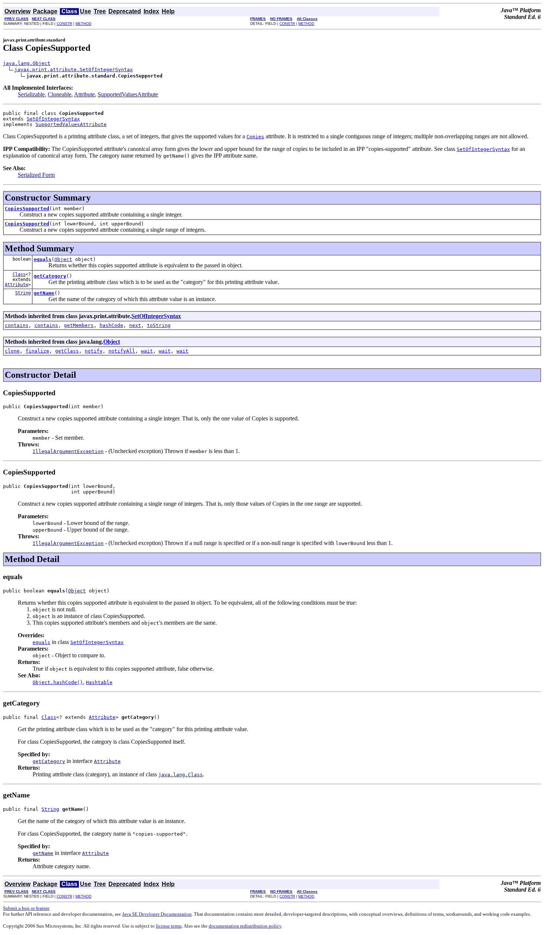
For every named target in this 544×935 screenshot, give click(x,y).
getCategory (50, 276)
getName (44, 293)
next (135, 325)
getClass (67, 351)
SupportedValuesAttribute (128, 94)
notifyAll (121, 351)
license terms (169, 926)
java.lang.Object (26, 63)
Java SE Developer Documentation (157, 914)
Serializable (31, 94)
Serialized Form (36, 175)
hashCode (111, 325)
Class (19, 274)
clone (12, 351)
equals (42, 259)
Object (63, 259)
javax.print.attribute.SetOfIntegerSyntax (73, 69)
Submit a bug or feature (26, 908)
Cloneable (59, 94)
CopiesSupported (27, 208)
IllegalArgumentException (68, 451)
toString (159, 325)
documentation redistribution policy (245, 926)
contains (16, 325)
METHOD (83, 24)
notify (94, 351)
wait (147, 351)
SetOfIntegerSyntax (53, 119)
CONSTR (64, 24)
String (23, 292)
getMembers (79, 325)
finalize (37, 351)
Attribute (84, 94)
